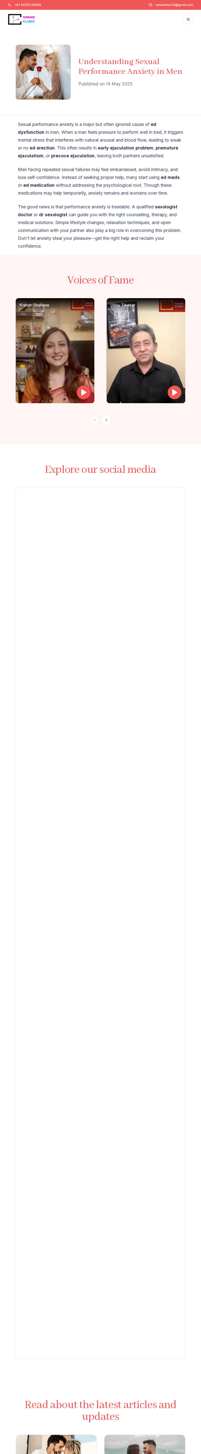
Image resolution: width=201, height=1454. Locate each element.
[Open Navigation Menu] (188, 19)
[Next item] (106, 420)
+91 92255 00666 (27, 5)
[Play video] (83, 392)
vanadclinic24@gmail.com (174, 5)
